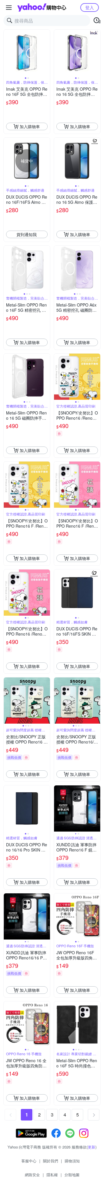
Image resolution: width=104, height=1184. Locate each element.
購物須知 (72, 1161)
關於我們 (50, 1161)
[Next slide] (46, 53)
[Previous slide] (7, 53)
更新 (91, 1147)
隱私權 (52, 1174)
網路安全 (32, 1174)
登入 (89, 7)
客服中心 (28, 1161)
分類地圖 (71, 1174)
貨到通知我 (26, 234)
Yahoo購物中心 (41, 7)
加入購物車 (30, 126)
